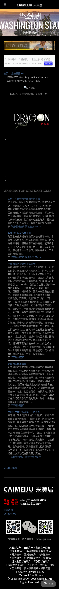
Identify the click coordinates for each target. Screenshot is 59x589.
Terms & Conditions (31, 575)
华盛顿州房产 (17, 226)
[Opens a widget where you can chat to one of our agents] (48, 584)
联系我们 (8, 510)
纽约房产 (16, 554)
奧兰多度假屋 (31, 568)
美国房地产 (15, 547)
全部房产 (28, 547)
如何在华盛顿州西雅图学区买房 (24, 198)
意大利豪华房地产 (21, 561)
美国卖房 (45, 568)
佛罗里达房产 (16, 551)
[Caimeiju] (30, 13)
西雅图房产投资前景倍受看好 (23, 263)
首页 (6, 73)
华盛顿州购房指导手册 (19, 233)
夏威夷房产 (30, 554)
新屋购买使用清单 (17, 363)
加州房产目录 (43, 547)
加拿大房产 (15, 558)
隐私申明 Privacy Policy (31, 571)
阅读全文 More (33, 226)
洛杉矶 (43, 564)
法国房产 (47, 558)
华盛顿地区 (32, 551)
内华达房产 (44, 554)
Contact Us (10, 513)
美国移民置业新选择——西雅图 (24, 411)
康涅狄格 (12, 564)
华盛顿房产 (46, 551)
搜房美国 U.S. (18, 73)
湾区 (22, 564)
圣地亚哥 (16, 568)
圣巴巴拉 (32, 564)
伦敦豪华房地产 (32, 558)
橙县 (52, 564)
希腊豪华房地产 (42, 561)
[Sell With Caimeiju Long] (29, 45)
